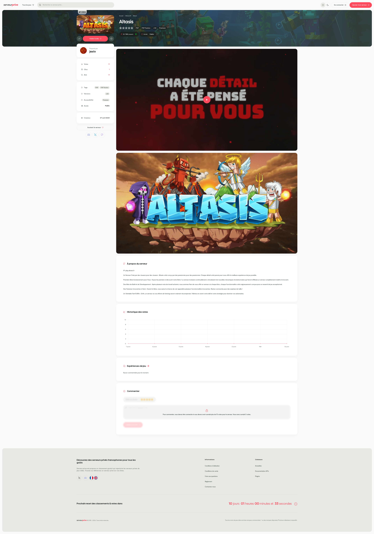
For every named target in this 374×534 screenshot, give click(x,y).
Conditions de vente (211, 471)
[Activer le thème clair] (323, 5)
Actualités (258, 466)
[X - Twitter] (79, 478)
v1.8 (154, 28)
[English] (96, 478)
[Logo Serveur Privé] (11, 5)
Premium (162, 28)
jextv (92, 51)
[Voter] (111, 38)
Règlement (208, 481)
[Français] (91, 478)
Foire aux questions (211, 476)
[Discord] (89, 135)
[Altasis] (206, 100)
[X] (95, 135)
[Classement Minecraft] (79, 38)
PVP (137, 28)
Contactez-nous (210, 487)
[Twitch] (102, 135)
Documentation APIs (262, 471)
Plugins (257, 476)
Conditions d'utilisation (212, 466)
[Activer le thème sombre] (327, 5)
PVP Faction (146, 28)
